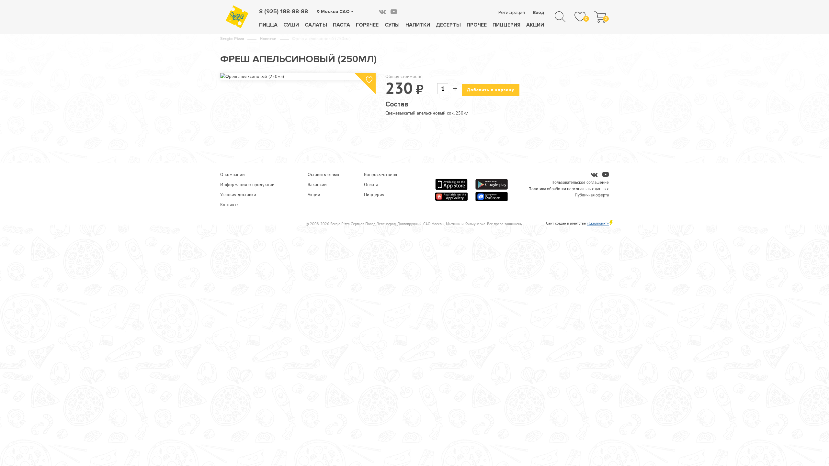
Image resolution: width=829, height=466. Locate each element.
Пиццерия (506, 25)
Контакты (229, 204)
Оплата (371, 184)
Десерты (448, 25)
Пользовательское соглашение (580, 182)
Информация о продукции (247, 184)
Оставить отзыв (323, 174)
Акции (535, 25)
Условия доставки (238, 194)
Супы (392, 25)
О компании (232, 174)
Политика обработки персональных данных (568, 188)
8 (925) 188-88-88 (283, 11)
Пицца (268, 25)
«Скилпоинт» (598, 223)
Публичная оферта (592, 194)
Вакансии (317, 184)
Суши (291, 25)
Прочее (477, 25)
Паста (341, 25)
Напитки (417, 25)
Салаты (316, 25)
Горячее (367, 25)
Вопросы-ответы (380, 174)
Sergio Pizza (232, 38)
